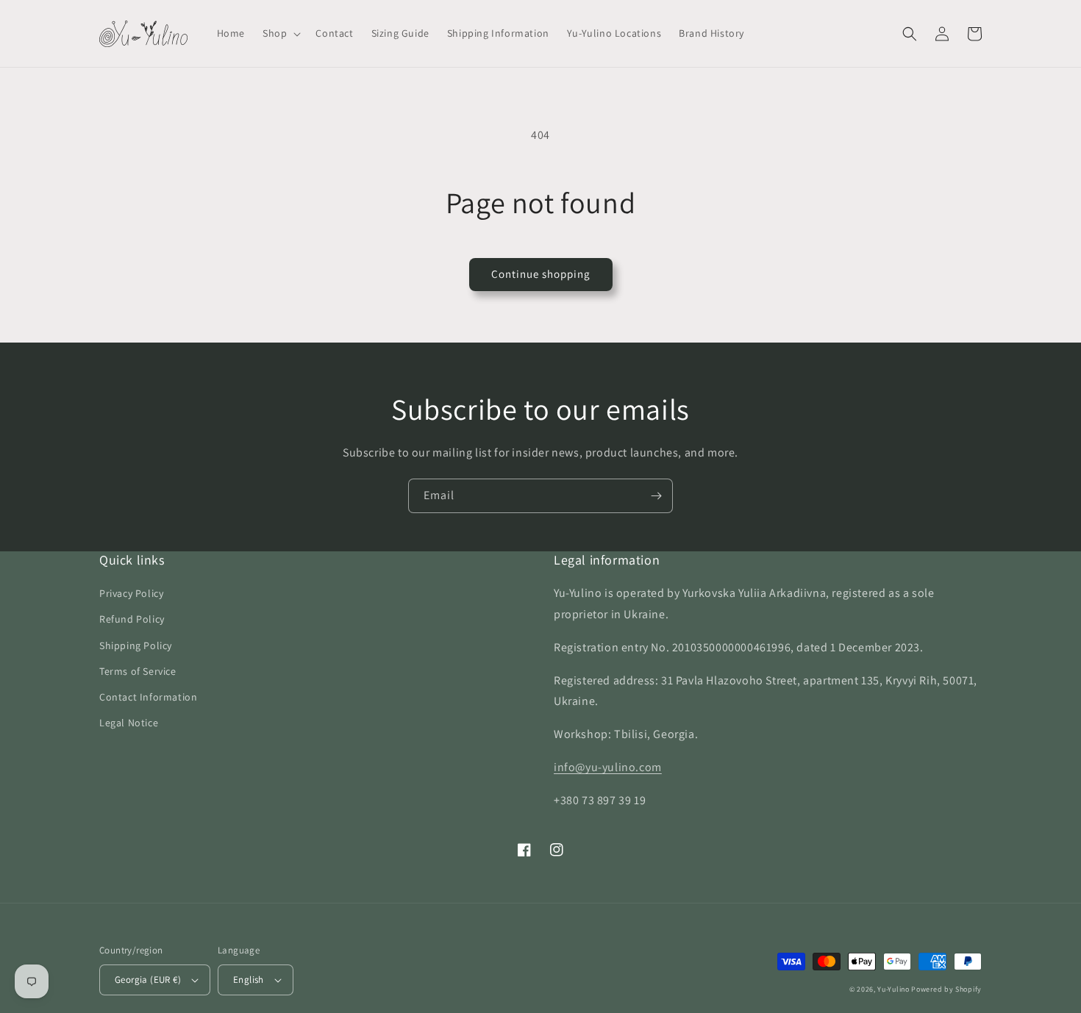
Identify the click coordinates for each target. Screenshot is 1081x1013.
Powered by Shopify (946, 989)
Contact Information (148, 697)
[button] (280, 33)
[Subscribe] (656, 496)
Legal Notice (128, 722)
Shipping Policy (135, 645)
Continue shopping (541, 274)
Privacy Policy (131, 593)
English (248, 979)
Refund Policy (132, 619)
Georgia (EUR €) (148, 979)
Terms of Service (137, 671)
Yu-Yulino (893, 989)
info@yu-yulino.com (608, 767)
